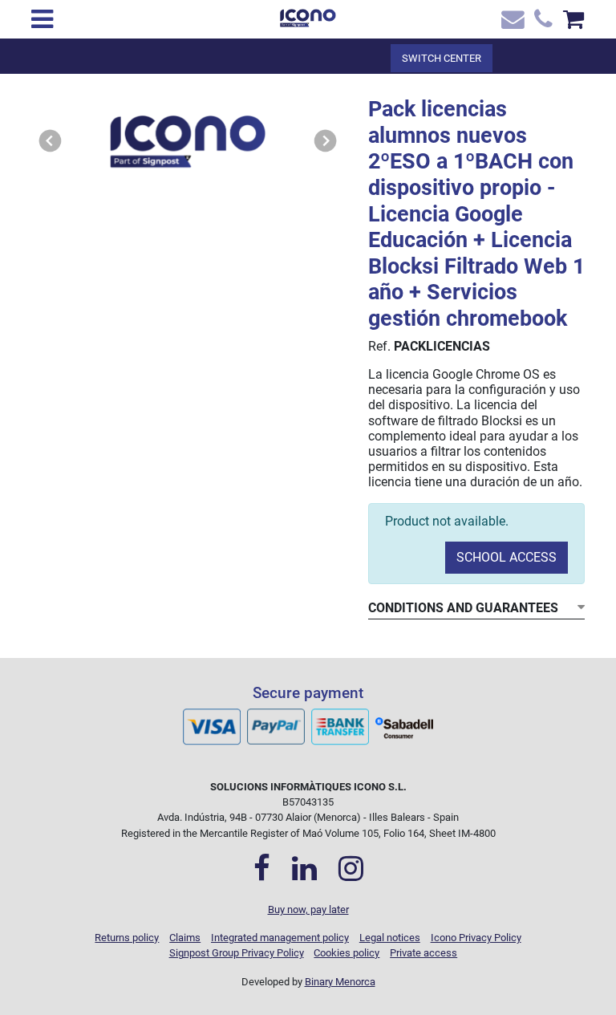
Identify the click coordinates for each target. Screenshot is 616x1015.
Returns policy (127, 938)
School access (506, 557)
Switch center (441, 58)
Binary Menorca (340, 982)
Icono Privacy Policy (476, 938)
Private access (423, 953)
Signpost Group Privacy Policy (236, 953)
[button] (50, 141)
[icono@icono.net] (511, 22)
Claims (185, 938)
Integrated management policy (280, 938)
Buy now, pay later (308, 909)
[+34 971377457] (542, 22)
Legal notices (389, 938)
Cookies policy (346, 953)
